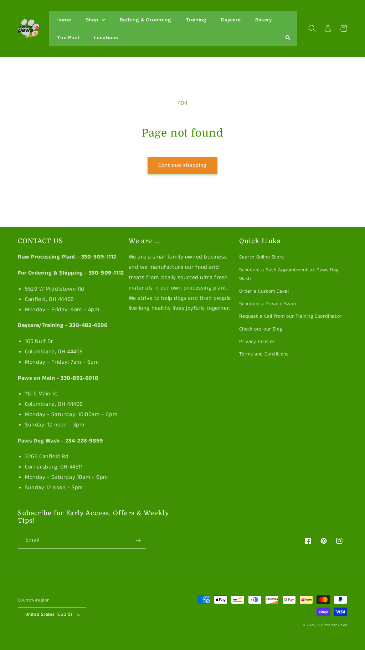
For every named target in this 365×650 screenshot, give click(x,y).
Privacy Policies (257, 341)
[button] (312, 28)
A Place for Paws (332, 625)
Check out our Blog (260, 329)
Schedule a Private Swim (267, 303)
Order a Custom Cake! (264, 291)
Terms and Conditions (263, 354)
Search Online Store (261, 257)
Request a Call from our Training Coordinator (290, 316)
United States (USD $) (48, 614)
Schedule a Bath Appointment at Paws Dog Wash (288, 274)
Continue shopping (182, 165)
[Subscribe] (138, 540)
